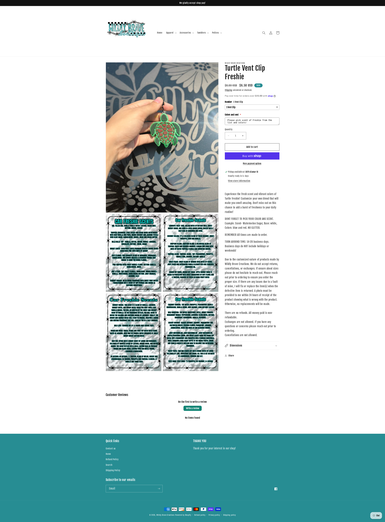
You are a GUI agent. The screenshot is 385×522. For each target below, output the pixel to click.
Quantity (228, 129)
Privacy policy (214, 515)
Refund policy (199, 515)
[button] (171, 32)
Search (109, 464)
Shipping (228, 90)
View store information (239, 180)
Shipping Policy (113, 470)
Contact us (111, 448)
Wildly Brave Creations (165, 515)
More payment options (252, 163)
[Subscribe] (158, 488)
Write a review (192, 408)
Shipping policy (229, 515)
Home (108, 454)
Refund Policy (112, 459)
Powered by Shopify (183, 515)
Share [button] (231, 355)
